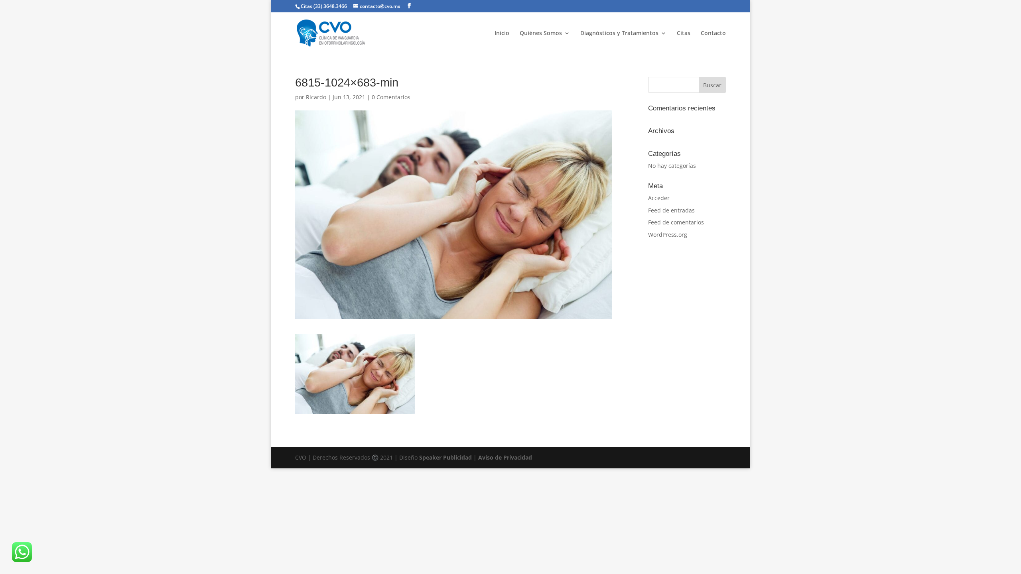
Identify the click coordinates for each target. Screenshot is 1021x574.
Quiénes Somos (541, 33)
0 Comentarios (391, 97)
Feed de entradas (671, 210)
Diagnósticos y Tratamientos (619, 33)
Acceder (659, 198)
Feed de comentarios (676, 222)
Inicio (502, 33)
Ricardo (316, 97)
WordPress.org (667, 234)
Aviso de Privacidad (505, 457)
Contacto (713, 33)
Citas (683, 33)
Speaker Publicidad (445, 457)
